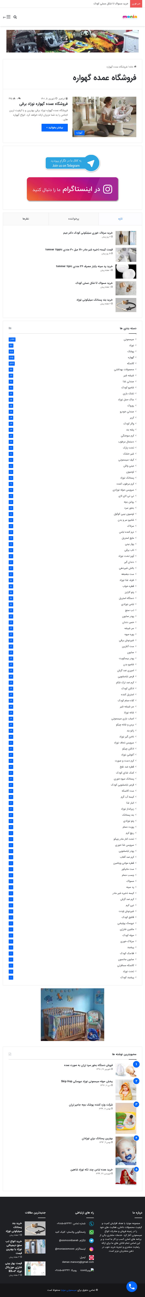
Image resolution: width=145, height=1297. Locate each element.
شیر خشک (128, 454)
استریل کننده (127, 695)
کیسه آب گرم (127, 797)
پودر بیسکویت (126, 658)
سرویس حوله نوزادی (123, 490)
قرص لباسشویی (126, 677)
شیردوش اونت (126, 911)
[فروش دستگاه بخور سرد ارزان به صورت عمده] (126, 1070)
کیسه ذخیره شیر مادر (123, 893)
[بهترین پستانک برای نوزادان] (126, 1151)
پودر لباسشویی (126, 851)
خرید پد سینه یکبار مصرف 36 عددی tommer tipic (84, 266)
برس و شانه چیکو (125, 725)
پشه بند (130, 430)
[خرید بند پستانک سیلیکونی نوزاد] (126, 305)
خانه (131, 67)
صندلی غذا (128, 382)
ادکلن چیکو (128, 749)
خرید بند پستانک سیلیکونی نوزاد (94, 300)
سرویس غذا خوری (124, 845)
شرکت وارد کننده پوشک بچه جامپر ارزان (91, 1105)
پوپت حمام (128, 827)
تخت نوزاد (128, 971)
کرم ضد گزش (127, 899)
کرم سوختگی (127, 436)
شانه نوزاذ (129, 713)
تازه (120, 219)
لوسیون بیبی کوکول (124, 514)
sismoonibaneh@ (68, 1241)
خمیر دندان (128, 622)
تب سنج (129, 610)
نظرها (25, 219)
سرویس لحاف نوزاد (124, 743)
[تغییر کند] (130, 17)
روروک (130, 406)
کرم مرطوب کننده (125, 484)
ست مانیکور (128, 869)
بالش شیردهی (126, 568)
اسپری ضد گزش (125, 670)
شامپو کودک (127, 388)
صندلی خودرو (127, 412)
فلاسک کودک (127, 953)
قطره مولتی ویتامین (123, 863)
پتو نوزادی (128, 821)
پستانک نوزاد (127, 478)
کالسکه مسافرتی (125, 965)
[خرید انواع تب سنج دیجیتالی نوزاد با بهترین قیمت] (35, 1246)
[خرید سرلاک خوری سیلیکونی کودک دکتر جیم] (126, 238)
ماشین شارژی (127, 929)
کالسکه (130, 363)
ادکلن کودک (127, 689)
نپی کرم (130, 905)
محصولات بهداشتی (124, 370)
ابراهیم (62, 98)
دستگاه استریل (126, 598)
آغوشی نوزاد (127, 755)
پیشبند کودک (127, 977)
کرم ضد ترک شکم (125, 683)
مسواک (130, 881)
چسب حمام (128, 875)
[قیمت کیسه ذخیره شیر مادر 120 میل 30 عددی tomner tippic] (126, 255)
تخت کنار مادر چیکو (124, 839)
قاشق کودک (128, 917)
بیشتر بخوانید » (54, 127)
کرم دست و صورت (124, 761)
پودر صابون (128, 616)
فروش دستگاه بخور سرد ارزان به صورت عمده (88, 1065)
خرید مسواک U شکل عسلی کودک (111, 4)
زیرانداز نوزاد (127, 809)
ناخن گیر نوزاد (126, 737)
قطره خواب (128, 586)
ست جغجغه (127, 574)
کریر (132, 418)
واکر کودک (128, 424)
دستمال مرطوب (126, 442)
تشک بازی (128, 394)
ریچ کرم (130, 833)
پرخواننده (73, 219)
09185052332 (64, 1224)
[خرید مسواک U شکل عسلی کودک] (126, 288)
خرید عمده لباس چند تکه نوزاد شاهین (91, 1170)
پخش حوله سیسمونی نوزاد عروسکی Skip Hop (87, 1081)
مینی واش (128, 466)
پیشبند (130, 947)
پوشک (130, 351)
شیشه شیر (128, 376)
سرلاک (130, 526)
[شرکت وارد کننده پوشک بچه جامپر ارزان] (126, 1118)
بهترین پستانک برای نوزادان (97, 1138)
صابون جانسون (126, 959)
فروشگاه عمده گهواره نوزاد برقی (43, 104)
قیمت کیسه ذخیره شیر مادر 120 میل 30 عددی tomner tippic (79, 250)
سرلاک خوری (127, 941)
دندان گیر (129, 562)
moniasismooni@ (64, 1249)
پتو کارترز (129, 592)
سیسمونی (129, 339)
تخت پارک (128, 448)
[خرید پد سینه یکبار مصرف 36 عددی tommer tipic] (126, 271)
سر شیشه (129, 628)
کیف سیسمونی (126, 460)
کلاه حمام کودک (126, 701)
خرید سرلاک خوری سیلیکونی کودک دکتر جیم (88, 233)
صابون (130, 652)
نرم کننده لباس (126, 532)
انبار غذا (130, 803)
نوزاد (131, 345)
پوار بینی (129, 544)
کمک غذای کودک (125, 773)
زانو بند (130, 731)
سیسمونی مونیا (69, 1290)
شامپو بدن (128, 664)
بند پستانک (128, 815)
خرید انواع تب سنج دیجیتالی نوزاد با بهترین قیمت (13, 1247)
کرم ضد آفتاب (127, 857)
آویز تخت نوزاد (126, 556)
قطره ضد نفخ (127, 767)
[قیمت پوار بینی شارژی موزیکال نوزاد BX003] (35, 1268)
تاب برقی (129, 550)
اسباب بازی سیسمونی (122, 719)
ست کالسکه (128, 791)
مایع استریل (128, 538)
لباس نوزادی (127, 604)
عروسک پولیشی (125, 923)
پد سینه (130, 887)
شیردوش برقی (126, 640)
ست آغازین (128, 646)
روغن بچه (129, 502)
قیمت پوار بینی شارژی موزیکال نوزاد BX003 (13, 1267)
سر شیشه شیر (127, 707)
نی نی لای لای (126, 496)
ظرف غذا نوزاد (127, 580)
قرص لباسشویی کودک (122, 785)
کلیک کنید (60, 1232)
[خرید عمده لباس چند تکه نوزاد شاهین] (126, 1176)
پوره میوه (129, 634)
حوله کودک (128, 935)
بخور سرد (129, 508)
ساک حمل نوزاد (126, 400)
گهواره (131, 357)
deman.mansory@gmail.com (78, 1262)
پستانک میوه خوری (124, 779)
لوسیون (130, 472)
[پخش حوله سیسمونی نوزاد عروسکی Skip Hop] (126, 1090)
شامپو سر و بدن (126, 520)
